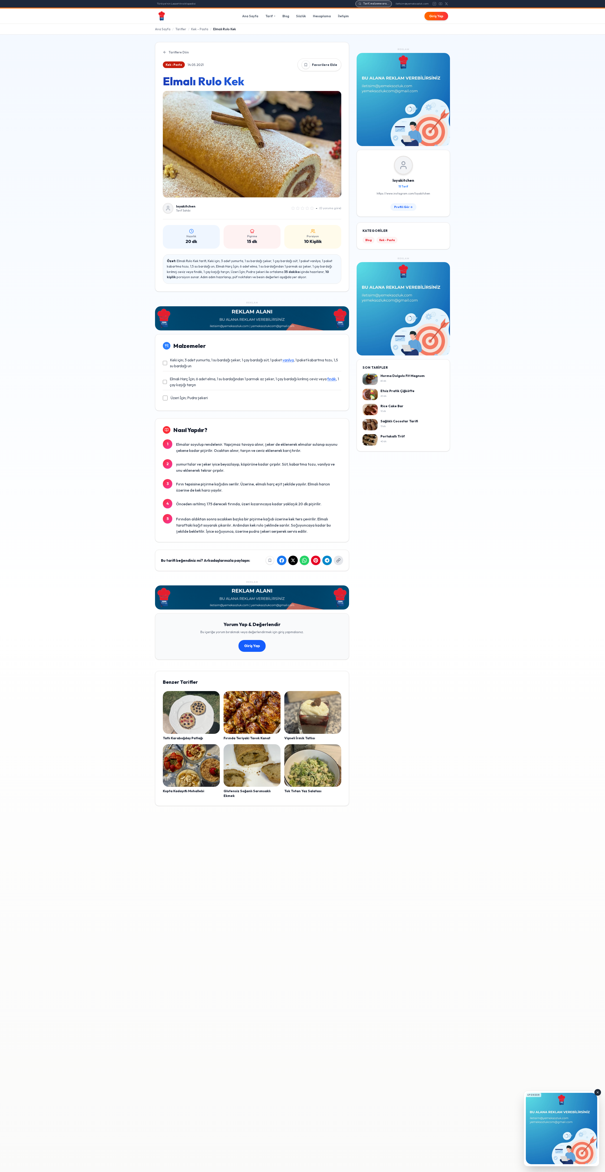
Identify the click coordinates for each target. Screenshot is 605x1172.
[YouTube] (440, 4)
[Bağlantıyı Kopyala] (338, 560)
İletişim (343, 16)
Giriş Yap (436, 16)
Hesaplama (322, 16)
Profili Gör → (403, 207)
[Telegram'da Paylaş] (327, 560)
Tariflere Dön (179, 52)
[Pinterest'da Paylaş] (315, 560)
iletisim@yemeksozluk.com (412, 3)
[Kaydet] (306, 65)
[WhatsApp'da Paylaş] (304, 560)
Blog (285, 16)
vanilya (288, 360)
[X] (446, 3)
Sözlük (301, 16)
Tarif (270, 16)
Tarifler (180, 29)
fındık (331, 378)
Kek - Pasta (199, 29)
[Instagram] (434, 4)
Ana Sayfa (250, 16)
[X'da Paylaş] (293, 560)
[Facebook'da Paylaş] (281, 560)
